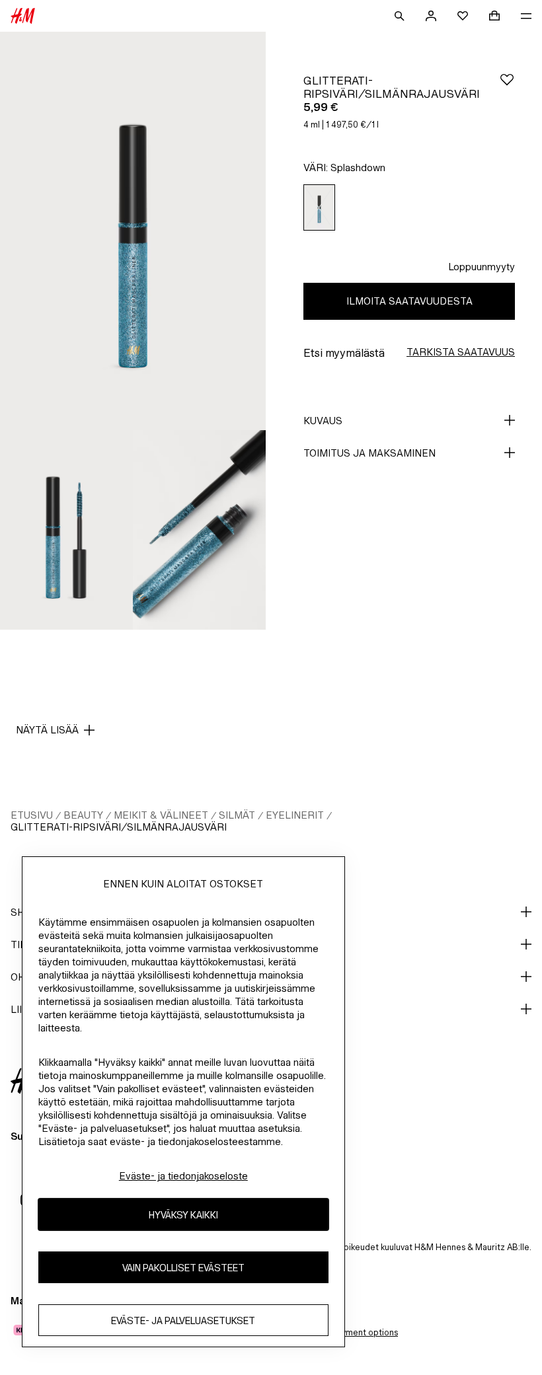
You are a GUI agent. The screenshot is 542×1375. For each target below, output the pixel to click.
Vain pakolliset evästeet (183, 1267)
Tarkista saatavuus (460, 351)
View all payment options (348, 1332)
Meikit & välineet (161, 815)
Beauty (83, 815)
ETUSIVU (32, 815)
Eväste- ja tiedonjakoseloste (183, 1175)
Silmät (237, 815)
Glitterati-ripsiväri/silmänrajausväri (119, 827)
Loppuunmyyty (481, 266)
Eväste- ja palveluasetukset (183, 1320)
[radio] (319, 207)
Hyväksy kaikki (183, 1214)
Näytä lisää (47, 729)
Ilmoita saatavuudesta (409, 301)
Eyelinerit (295, 815)
